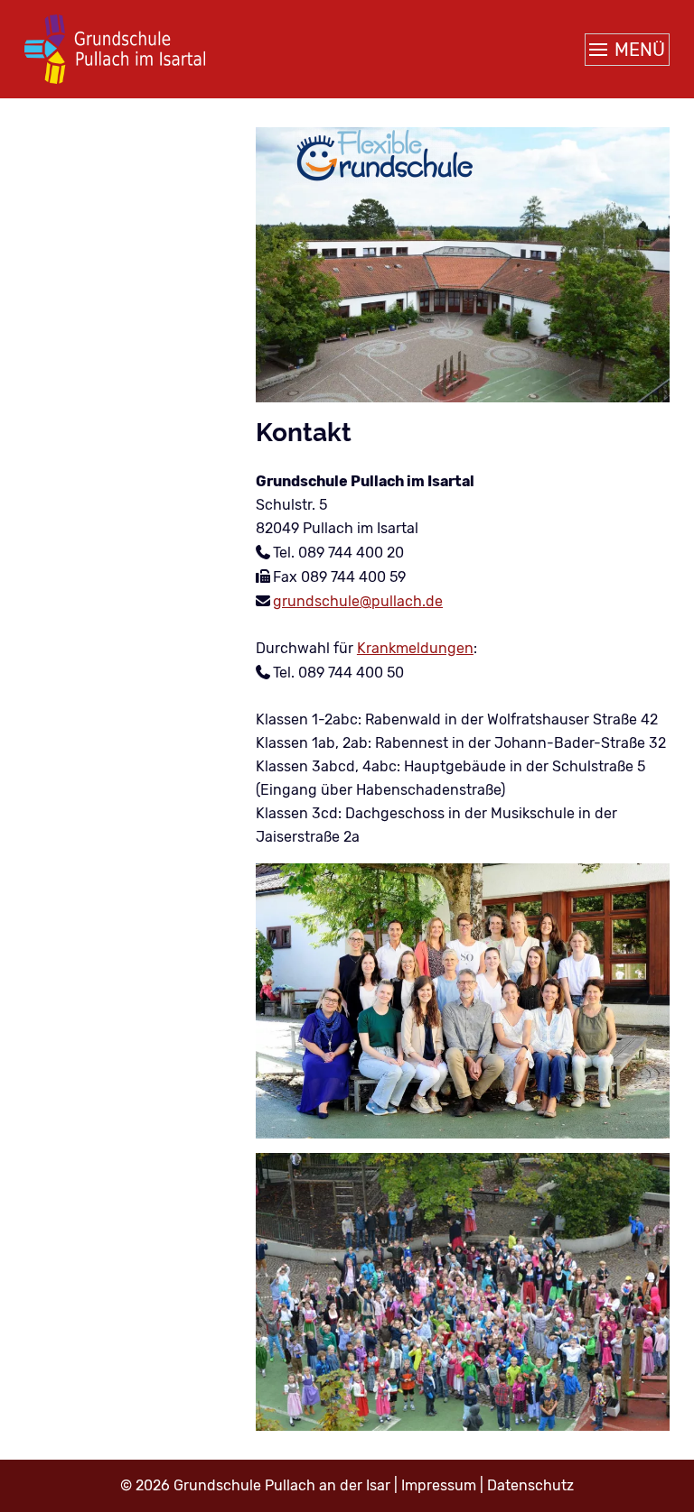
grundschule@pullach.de (358, 601)
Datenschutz (530, 1485)
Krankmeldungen (415, 648)
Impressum (438, 1485)
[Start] (114, 49)
